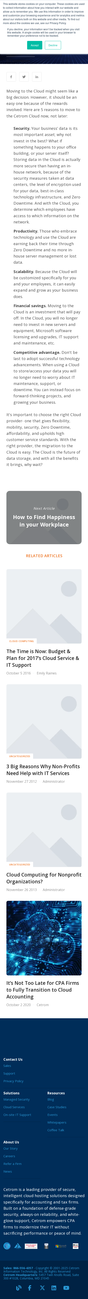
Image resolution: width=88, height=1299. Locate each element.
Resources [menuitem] (56, 1093)
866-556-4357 (23, 1268)
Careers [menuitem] (9, 1156)
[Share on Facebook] (11, 77)
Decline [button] (52, 45)
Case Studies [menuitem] (56, 1107)
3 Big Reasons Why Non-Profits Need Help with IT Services (43, 770)
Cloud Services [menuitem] (14, 1107)
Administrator (20, 53)
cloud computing (21, 641)
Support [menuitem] (9, 1073)
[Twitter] (44, 1289)
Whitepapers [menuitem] (56, 1122)
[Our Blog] (20, 1289)
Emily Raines (47, 673)
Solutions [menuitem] (11, 1093)
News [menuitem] (7, 1171)
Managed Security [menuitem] (16, 1099)
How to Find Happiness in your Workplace (44, 520)
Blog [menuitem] (50, 1099)
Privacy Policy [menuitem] (13, 1081)
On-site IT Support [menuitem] (17, 1114)
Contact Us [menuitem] (12, 1059)
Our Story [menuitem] (10, 1148)
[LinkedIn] (55, 1289)
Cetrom (43, 1004)
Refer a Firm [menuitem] (12, 1164)
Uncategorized (19, 756)
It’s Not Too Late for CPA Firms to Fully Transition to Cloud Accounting (42, 990)
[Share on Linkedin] (37, 77)
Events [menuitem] (52, 1114)
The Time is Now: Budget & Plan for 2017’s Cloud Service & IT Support (42, 658)
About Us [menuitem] (11, 1142)
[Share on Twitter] (24, 77)
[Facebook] (32, 1289)
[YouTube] (67, 1289)
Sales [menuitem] (7, 1065)
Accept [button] (35, 45)
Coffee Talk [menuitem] (55, 1130)
